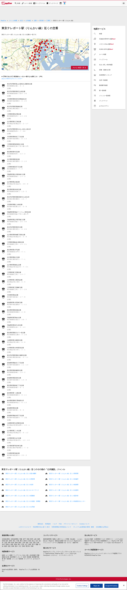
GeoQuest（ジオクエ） (50, 555)
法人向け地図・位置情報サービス (95, 539)
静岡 (16, 542)
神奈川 (25, 541)
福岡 (5, 546)
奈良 (3, 544)
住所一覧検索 (27, 557)
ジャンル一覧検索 (17, 559)
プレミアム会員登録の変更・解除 (83, 527)
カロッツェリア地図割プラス (112, 553)
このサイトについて (25, 527)
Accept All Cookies (111, 585)
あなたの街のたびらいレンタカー (12, 78)
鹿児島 (28, 546)
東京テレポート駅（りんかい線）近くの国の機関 (21, 473)
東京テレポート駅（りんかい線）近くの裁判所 (63, 495)
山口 (26, 544)
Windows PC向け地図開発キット (100, 541)
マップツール (17, 555)
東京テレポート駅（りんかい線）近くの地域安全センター (67, 501)
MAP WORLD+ (98, 542)
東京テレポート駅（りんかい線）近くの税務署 (63, 484)
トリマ (66, 553)
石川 (37, 541)
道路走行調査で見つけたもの (64, 541)
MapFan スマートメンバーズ (94, 553)
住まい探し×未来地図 (29, 555)
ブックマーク (28, 559)
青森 (20, 539)
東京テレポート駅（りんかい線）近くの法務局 (63, 490)
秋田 (31, 539)
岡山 (19, 544)
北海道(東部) (6, 539)
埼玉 (14, 541)
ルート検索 (9, 555)
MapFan (3, 20)
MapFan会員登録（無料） (10, 569)
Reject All (97, 585)
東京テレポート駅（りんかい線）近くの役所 (19, 484)
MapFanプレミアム (49, 551)
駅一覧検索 (7, 559)
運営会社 (40, 524)
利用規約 (48, 524)
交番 (35, 20)
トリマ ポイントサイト (66, 555)
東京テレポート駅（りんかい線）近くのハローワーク (22, 490)
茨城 (3, 541)
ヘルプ (55, 524)
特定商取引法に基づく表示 (41, 527)
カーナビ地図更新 (58, 542)
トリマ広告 (107, 542)
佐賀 (9, 546)
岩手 (24, 539)
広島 (22, 544)
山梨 (5, 542)
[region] (45, 54)
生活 (21, 20)
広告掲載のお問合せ (102, 527)
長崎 (12, 546)
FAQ (60, 524)
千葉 (17, 541)
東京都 (41, 20)
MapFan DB (115, 541)
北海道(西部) (15, 539)
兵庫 (37, 542)
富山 (33, 541)
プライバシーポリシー (70, 524)
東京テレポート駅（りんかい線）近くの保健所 (63, 479)
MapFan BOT (59, 553)
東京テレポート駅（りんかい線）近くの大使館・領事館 (23, 501)
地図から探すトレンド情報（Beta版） (64, 539)
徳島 (29, 544)
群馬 (10, 541)
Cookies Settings (82, 585)
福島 (38, 539)
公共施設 (28, 20)
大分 (19, 546)
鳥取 (12, 544)
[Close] (124, 585)
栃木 (7, 541)
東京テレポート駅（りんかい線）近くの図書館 (20, 495)
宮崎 (23, 546)
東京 (21, 541)
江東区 (48, 20)
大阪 (30, 542)
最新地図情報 (47, 539)
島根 (15, 544)
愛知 (19, 542)
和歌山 (8, 544)
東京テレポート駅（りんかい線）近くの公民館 (20, 507)
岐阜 (12, 542)
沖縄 (32, 546)
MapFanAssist (49, 553)
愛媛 (37, 544)
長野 (9, 542)
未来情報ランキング (16, 557)
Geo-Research (116, 542)
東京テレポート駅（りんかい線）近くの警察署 (63, 473)
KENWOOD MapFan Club (93, 555)
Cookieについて (84, 524)
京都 (34, 542)
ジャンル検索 (13, 20)
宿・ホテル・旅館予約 (71, 542)
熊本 (16, 546)
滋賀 (27, 542)
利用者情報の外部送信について (61, 527)
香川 (33, 544)
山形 (35, 539)
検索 (3, 555)
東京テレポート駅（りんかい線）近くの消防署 (20, 479)
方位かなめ (72, 553)
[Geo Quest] (65, 3)
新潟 (29, 541)
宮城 (28, 539)
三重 (23, 542)
